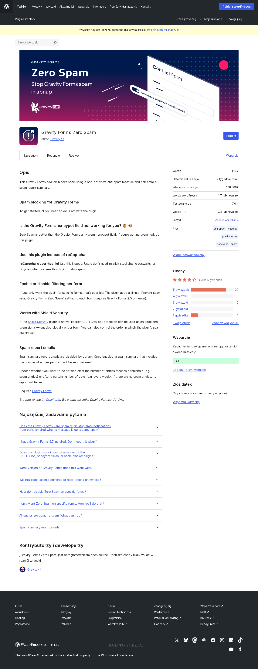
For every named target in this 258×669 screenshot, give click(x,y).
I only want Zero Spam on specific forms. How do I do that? (61, 503)
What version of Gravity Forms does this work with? (55, 468)
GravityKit (57, 139)
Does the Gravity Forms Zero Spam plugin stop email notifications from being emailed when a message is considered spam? (65, 428)
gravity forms (229, 236)
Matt (204, 612)
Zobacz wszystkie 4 (227, 219)
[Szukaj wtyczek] (55, 42)
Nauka (112, 606)
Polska (55, 645)
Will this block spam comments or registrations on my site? (60, 480)
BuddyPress (209, 624)
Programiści (115, 618)
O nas (18, 606)
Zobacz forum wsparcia (189, 370)
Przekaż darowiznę (168, 618)
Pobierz (231, 135)
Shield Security (38, 322)
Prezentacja (68, 606)
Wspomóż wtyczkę (186, 402)
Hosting (20, 618)
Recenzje (53, 155)
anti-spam (219, 228)
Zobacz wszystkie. (225, 323)
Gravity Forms (42, 391)
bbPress (207, 618)
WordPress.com (211, 606)
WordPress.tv (118, 624)
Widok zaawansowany (189, 255)
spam (234, 244)
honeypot (222, 244)
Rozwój (74, 155)
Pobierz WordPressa (237, 6)
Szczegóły (30, 155)
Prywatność (22, 624)
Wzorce (66, 624)
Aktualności (22, 612)
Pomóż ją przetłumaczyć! (163, 29)
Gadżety (161, 624)
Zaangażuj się (162, 606)
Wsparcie (232, 155)
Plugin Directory (25, 19)
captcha (232, 228)
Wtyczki (66, 618)
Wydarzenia (161, 612)
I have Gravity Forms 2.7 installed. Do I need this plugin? (58, 441)
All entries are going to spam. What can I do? (50, 515)
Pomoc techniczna (119, 612)
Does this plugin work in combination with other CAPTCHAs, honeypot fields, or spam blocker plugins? (57, 454)
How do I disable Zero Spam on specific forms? (52, 491)
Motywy (66, 612)
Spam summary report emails (39, 527)
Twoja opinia (181, 323)
